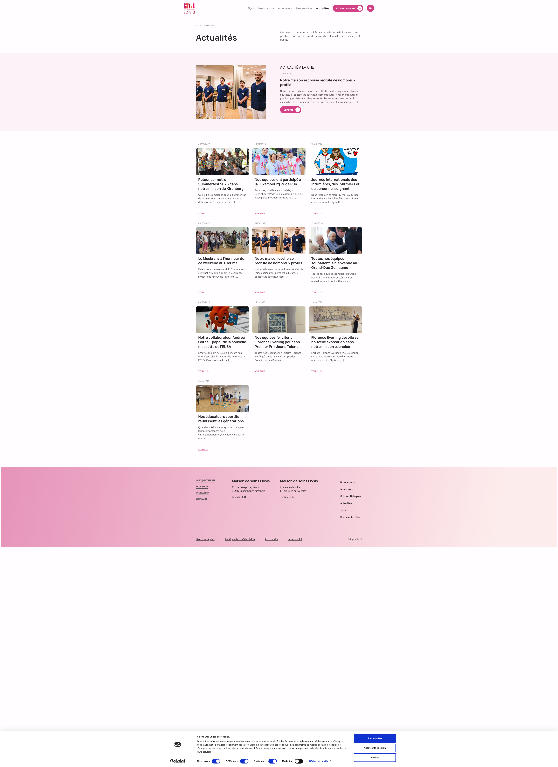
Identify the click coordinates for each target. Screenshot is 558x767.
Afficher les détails (318, 761)
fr (371, 8)
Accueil (199, 25)
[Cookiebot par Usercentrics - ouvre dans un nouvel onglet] (177, 761)
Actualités (322, 8)
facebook (202, 486)
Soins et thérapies (350, 496)
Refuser (375, 757)
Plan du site (271, 539)
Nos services (304, 8)
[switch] (244, 761)
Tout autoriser (375, 738)
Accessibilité (295, 539)
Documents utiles (350, 517)
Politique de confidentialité (240, 539)
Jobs (343, 510)
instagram (202, 493)
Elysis (251, 8)
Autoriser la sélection (375, 748)
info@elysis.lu (205, 480)
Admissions (285, 8)
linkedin (201, 499)
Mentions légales (205, 539)
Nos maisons (266, 8)
